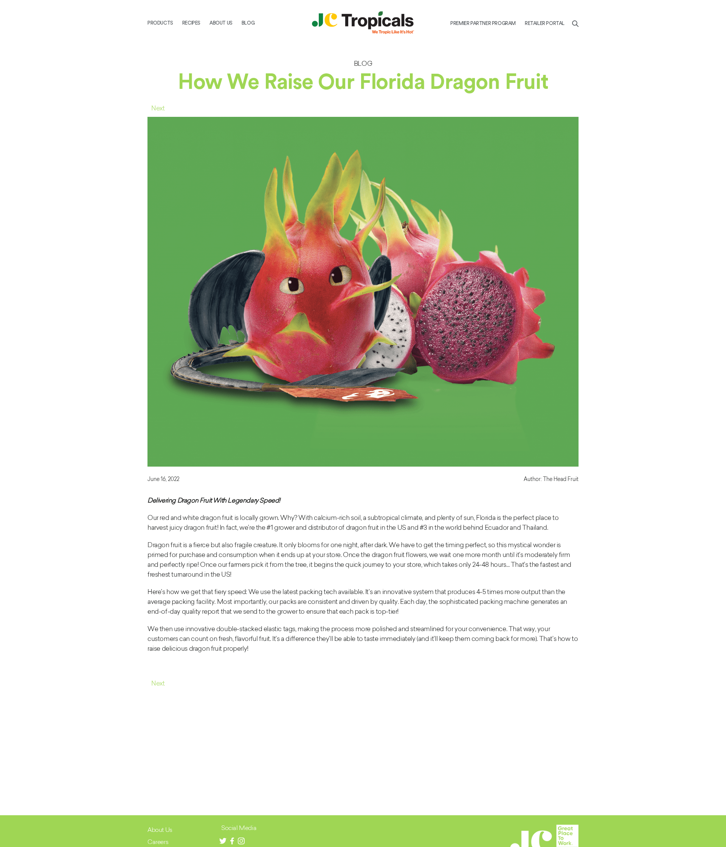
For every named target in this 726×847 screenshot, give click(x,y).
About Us (221, 23)
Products (160, 23)
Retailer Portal (545, 23)
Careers (157, 841)
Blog (248, 23)
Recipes (191, 23)
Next (157, 108)
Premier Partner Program (483, 23)
